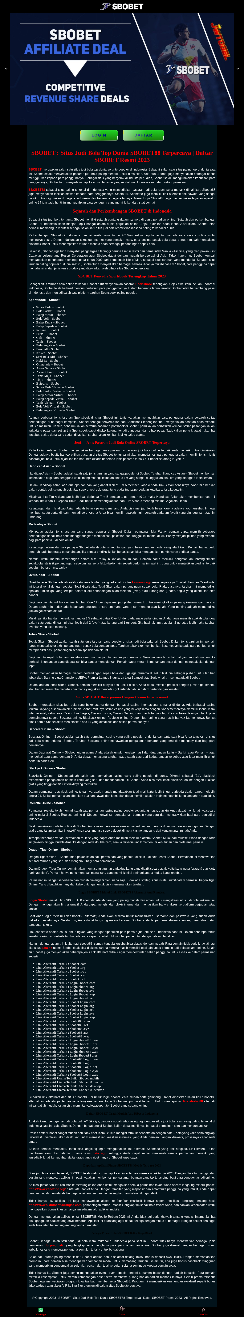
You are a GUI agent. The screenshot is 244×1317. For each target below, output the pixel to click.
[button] (6, 68)
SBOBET (35, 169)
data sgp (100, 1153)
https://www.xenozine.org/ (47, 1189)
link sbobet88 (193, 1101)
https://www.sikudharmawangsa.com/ (55, 1205)
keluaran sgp (141, 582)
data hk (47, 947)
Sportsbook (143, 284)
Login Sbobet (38, 900)
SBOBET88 (37, 189)
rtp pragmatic (55, 1245)
